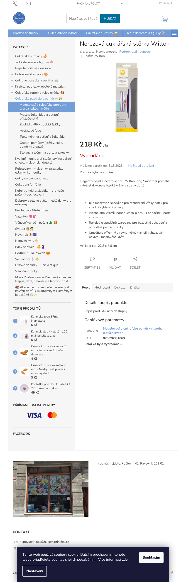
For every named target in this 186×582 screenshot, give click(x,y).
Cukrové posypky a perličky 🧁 (36, 80)
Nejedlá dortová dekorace (33, 68)
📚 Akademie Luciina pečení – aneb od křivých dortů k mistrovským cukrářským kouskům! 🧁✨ (43, 291)
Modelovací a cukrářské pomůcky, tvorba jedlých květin (43, 107)
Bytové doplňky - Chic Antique (36, 265)
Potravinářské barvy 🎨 (31, 74)
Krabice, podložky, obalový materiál (39, 86)
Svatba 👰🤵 (24, 229)
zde (125, 559)
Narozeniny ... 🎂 (27, 241)
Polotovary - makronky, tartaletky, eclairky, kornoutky (39, 170)
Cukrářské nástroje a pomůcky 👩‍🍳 (38, 98)
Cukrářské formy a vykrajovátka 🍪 (39, 92)
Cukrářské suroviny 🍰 (31, 56)
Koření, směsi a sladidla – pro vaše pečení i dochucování (39, 192)
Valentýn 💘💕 (25, 216)
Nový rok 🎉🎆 (26, 234)
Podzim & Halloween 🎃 (32, 253)
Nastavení (34, 571)
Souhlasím (151, 557)
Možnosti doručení (141, 166)
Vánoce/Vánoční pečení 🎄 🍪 (36, 222)
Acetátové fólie (30, 130)
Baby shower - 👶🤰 (30, 247)
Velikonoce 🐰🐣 (27, 259)
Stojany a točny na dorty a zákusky (44, 152)
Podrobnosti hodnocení (135, 51)
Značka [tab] (135, 287)
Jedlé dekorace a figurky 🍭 (34, 62)
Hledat (110, 18)
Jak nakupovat (88, 4)
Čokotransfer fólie (28, 184)
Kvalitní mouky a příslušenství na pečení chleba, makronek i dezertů (43, 161)
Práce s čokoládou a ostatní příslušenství (39, 116)
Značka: (94, 56)
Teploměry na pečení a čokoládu (42, 136)
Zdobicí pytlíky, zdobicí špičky (40, 124)
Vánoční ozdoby (26, 271)
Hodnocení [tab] (102, 287)
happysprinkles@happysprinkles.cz (44, 542)
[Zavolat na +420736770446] (19, 3)
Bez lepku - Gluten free (31, 210)
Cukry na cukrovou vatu (32, 178)
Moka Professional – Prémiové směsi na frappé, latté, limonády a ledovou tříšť (43, 279)
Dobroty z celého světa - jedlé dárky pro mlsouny (43, 202)
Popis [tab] (86, 287)
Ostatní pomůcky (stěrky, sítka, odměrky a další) (41, 145)
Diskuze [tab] (119, 287)
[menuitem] (25, 33)
